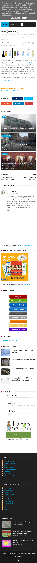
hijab (28, 35)
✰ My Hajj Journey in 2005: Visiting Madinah (18, 128)
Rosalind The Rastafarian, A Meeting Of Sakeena (17, 165)
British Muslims (9, 461)
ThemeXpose (14, 553)
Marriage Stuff (9, 468)
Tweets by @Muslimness (9, 340)
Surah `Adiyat (8, 501)
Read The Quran (9, 509)
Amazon (28, 284)
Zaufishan (11, 403)
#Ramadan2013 (9, 476)
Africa (5, 154)
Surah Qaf (7, 493)
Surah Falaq (8, 507)
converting (6, 135)
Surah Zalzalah (9, 499)
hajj (4, 116)
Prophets (7, 472)
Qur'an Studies (9, 474)
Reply (8, 210)
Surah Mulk (7, 488)
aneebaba (11, 191)
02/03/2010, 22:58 (13, 193)
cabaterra (11, 411)
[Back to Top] (18, 560)
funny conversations (19, 35)
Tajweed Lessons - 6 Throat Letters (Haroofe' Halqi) (22, 379)
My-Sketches (19, 37)
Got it (24, 18)
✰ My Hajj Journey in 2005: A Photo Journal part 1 (18, 146)
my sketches (11, 37)
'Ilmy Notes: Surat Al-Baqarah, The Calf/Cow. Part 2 (23, 532)
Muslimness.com (26, 245)
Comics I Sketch (9, 463)
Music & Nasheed (10, 470)
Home (5, 24)
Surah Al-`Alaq (9, 495)
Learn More (15, 18)
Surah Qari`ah (9, 503)
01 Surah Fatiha (9, 491)
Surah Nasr (7, 505)
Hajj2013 (6, 465)
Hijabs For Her (12, 395)
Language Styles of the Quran (23, 522)
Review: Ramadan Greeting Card (24, 359)
